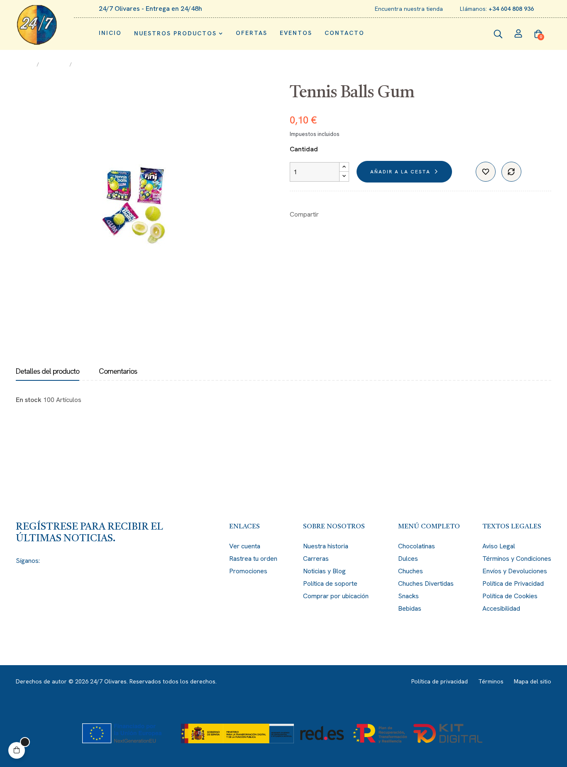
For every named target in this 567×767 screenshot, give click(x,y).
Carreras (316, 558)
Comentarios (118, 371)
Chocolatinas (416, 546)
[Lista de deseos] (486, 172)
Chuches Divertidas (426, 583)
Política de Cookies (510, 596)
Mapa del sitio (532, 681)
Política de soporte (330, 583)
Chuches (410, 571)
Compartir (329, 214)
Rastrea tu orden (253, 558)
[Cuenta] (518, 34)
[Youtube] (107, 560)
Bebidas (409, 608)
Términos (490, 681)
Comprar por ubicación (336, 596)
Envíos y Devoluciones (514, 571)
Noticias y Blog (324, 571)
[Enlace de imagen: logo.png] (37, 25)
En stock (29, 399)
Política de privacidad (439, 681)
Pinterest (354, 214)
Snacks (408, 596)
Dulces (408, 558)
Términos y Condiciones (516, 558)
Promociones (248, 571)
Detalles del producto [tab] (47, 371)
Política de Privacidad (513, 583)
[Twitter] (62, 560)
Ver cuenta (244, 546)
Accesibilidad (501, 608)
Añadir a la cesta (400, 171)
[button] (16, 750)
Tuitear (342, 214)
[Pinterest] (92, 560)
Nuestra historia (325, 546)
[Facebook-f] (47, 560)
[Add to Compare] (511, 172)
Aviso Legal (498, 546)
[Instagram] (77, 560)
